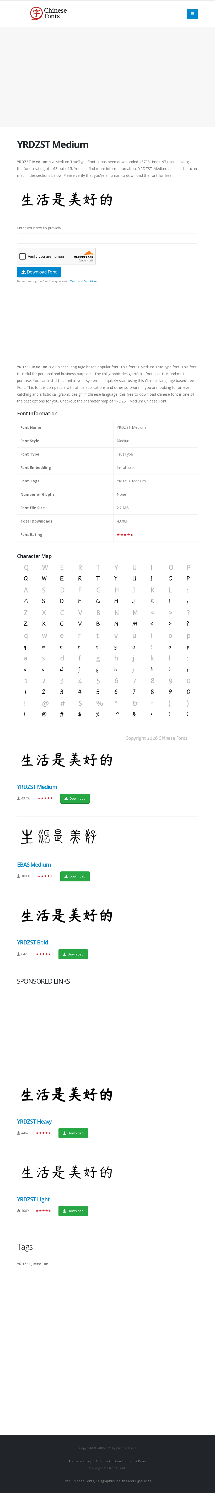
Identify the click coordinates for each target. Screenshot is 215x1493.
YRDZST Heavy (34, 1121)
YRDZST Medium (37, 787)
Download (77, 798)
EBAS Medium (34, 864)
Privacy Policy (81, 1461)
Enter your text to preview (39, 227)
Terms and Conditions (83, 281)
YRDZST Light (33, 1199)
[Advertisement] (107, 77)
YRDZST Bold (32, 942)
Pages (142, 1461)
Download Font (41, 272)
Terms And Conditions (115, 1461)
